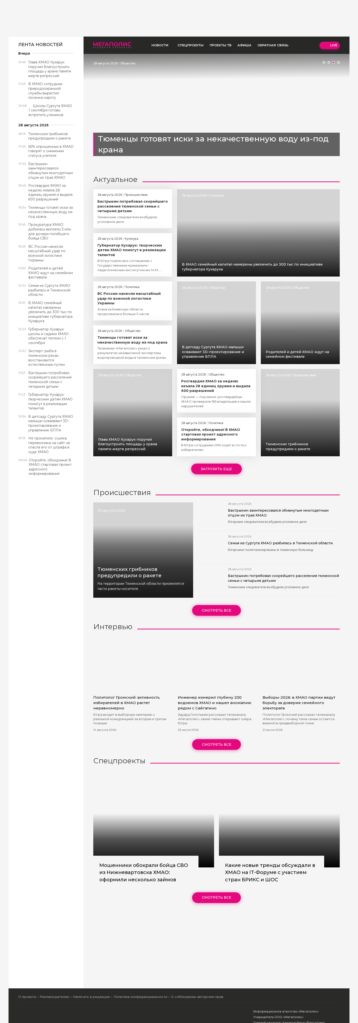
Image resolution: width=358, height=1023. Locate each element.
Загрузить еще (216, 469)
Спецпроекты (191, 45)
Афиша (244, 45)
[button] (324, 62)
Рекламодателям (54, 997)
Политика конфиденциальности (140, 997)
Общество (128, 63)
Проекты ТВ (220, 45)
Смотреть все (216, 610)
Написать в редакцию (91, 997)
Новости (159, 45)
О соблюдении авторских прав (197, 997)
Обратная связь (272, 45)
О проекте (27, 997)
